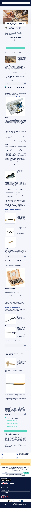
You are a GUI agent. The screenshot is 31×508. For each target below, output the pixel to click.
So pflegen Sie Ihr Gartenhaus (10, 424)
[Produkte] (1, 3)
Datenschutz (20, 504)
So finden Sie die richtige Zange (10, 427)
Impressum (16, 504)
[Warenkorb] (29, 1)
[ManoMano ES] (7, 497)
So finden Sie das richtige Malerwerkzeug (12, 426)
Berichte (27, 505)
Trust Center (24, 504)
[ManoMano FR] (1, 497)
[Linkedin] (1, 487)
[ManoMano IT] (3, 497)
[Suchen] (2, 3)
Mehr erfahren (23, 475)
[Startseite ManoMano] (13, 1)
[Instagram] (7, 487)
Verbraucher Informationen (21, 505)
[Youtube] (5, 487)
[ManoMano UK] (5, 497)
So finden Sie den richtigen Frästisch (11, 420)
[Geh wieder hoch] (28, 497)
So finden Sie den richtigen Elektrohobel (12, 423)
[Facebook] (3, 487)
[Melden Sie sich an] (27, 1)
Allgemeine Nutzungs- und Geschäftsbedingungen (10, 505)
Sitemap (13, 504)
